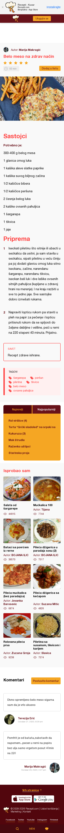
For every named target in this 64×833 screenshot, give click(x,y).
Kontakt (27, 811)
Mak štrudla (17, 439)
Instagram (42, 820)
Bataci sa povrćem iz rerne (17, 540)
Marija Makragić (30, 49)
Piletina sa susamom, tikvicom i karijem (47, 636)
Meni (32, 828)
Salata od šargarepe (17, 496)
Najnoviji (17, 409)
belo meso (19, 386)
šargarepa (19, 377)
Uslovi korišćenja (49, 808)
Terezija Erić (26, 718)
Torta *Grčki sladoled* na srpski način (32, 427)
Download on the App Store (22, 798)
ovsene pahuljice (23, 390)
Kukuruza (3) (17, 433)
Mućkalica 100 (47, 496)
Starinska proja (19, 452)
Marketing (16, 811)
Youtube (30, 820)
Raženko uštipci (19, 446)
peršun (39, 377)
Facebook (10, 820)
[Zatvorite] (3, 7)
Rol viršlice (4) (18, 420)
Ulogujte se (41, 18)
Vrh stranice (30, 790)
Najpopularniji (46, 409)
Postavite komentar (46, 680)
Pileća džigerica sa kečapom (47, 587)
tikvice (35, 382)
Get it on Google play (44, 798)
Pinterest (54, 820)
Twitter (21, 820)
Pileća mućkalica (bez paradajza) (17, 587)
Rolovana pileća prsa (17, 636)
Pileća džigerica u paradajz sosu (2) (47, 540)
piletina (17, 382)
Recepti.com (6, 810)
